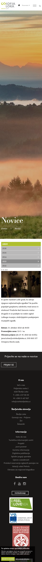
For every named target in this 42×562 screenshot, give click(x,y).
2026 (4, 248)
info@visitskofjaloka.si (21, 401)
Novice (18, 228)
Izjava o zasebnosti (21, 459)
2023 (4, 261)
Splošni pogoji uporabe (21, 456)
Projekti (21, 443)
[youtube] (19, 483)
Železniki (21, 424)
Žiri (21, 420)
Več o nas (21, 385)
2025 (4, 252)
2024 (4, 257)
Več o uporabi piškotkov (22, 559)
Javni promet (21, 446)
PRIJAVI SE (9, 364)
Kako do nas (21, 436)
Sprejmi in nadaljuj (8, 559)
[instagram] (24, 483)
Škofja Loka (21, 414)
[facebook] (15, 483)
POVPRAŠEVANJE (20, 493)
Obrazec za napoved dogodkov (21, 469)
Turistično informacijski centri (21, 440)
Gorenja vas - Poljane (21, 417)
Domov (4, 228)
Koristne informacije (21, 449)
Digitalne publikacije (21, 453)
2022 (4, 265)
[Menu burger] (34, 6)
